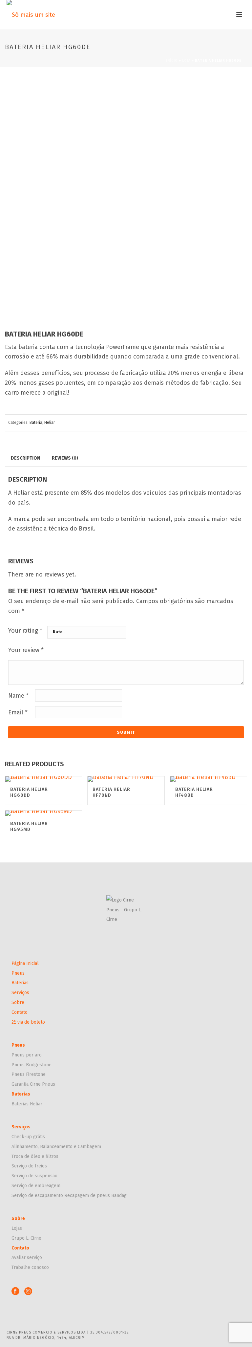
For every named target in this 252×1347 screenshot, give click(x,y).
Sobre (17, 1002)
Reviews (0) (65, 458)
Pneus (18, 973)
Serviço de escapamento (37, 1195)
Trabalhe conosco (30, 1267)
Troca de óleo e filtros (34, 1156)
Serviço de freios (29, 1166)
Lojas (16, 1228)
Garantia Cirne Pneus (33, 1084)
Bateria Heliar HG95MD (29, 826)
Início (172, 61)
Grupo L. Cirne (26, 1238)
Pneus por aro (26, 1055)
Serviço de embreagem (35, 1185)
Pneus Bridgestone (31, 1065)
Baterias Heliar (26, 1104)
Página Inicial (25, 963)
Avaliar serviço (26, 1257)
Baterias (20, 983)
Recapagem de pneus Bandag (95, 1195)
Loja (186, 61)
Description (25, 458)
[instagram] (28, 1291)
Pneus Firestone (28, 1074)
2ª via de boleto (28, 1022)
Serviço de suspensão (34, 1176)
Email (18, 712)
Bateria (36, 422)
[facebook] (15, 1291)
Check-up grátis (28, 1137)
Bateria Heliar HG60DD (29, 792)
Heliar (49, 422)
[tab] (25, 458)
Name (18, 695)
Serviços (20, 992)
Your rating (25, 630)
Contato (19, 1012)
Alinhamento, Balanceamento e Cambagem (56, 1146)
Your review (26, 650)
